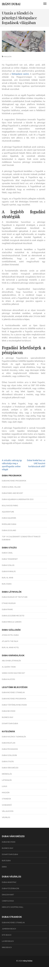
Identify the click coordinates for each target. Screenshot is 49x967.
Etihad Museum (9, 603)
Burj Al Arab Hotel (10, 647)
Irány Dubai (11, 4)
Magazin (7, 56)
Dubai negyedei (8, 711)
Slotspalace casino (20, 74)
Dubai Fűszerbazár (10, 888)
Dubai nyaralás (9, 571)
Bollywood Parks (10, 506)
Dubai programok (10, 749)
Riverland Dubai (9, 524)
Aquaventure (8, 512)
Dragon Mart (8, 895)
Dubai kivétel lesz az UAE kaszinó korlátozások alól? (36, 463)
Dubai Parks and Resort (12, 493)
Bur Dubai (6, 861)
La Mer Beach (8, 941)
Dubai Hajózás (8, 679)
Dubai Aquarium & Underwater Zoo (18, 499)
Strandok (6, 799)
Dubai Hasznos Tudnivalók (14, 737)
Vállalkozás (7, 811)
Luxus (4, 786)
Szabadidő (7, 805)
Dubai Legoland (9, 530)
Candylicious (8, 901)
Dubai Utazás (8, 761)
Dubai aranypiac (9, 882)
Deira (4, 867)
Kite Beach (6, 935)
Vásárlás (6, 817)
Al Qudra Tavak (9, 667)
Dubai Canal (7, 553)
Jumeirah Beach (9, 929)
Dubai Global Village (11, 487)
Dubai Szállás (8, 565)
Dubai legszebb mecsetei (13, 616)
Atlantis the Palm (10, 641)
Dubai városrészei (10, 768)
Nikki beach (7, 947)
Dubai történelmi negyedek (14, 705)
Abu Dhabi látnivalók (11, 661)
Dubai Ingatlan (8, 743)
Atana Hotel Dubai (10, 635)
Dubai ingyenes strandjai (13, 692)
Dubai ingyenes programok (14, 481)
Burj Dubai (6, 584)
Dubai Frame (7, 609)
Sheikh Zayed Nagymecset (13, 673)
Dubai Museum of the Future (15, 597)
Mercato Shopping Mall (12, 907)
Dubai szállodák (9, 755)
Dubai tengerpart (10, 559)
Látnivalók (7, 780)
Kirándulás (7, 774)
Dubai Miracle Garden (11, 622)
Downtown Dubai (10, 723)
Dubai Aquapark (9, 518)
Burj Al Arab (7, 578)
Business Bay (7, 717)
